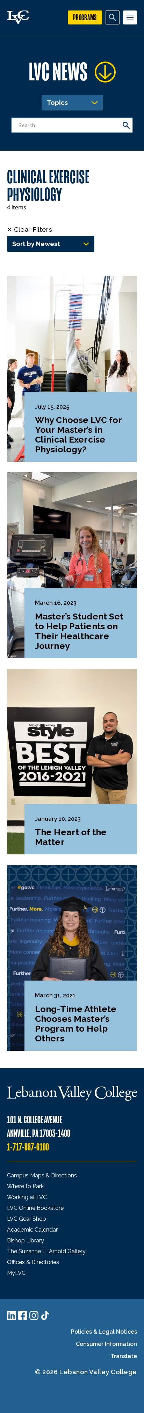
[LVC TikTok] (45, 1315)
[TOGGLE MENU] (130, 17)
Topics (57, 102)
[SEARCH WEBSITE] (113, 17)
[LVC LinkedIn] (11, 1315)
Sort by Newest (36, 244)
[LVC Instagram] (33, 1315)
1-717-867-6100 (28, 1147)
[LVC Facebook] (22, 1315)
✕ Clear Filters (29, 229)
